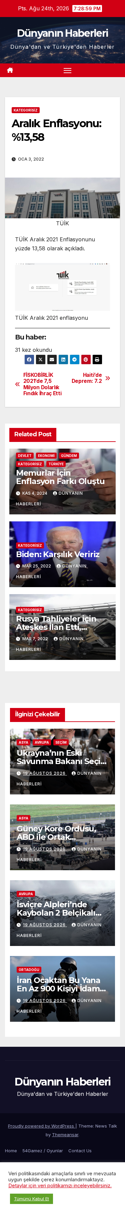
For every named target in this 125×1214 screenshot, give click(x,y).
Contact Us (80, 1150)
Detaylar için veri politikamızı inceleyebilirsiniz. (60, 1186)
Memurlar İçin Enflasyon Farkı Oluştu (60, 477)
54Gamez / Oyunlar (42, 1150)
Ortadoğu (29, 970)
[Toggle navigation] (67, 70)
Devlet (25, 456)
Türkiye (56, 464)
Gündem (69, 456)
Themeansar (65, 1134)
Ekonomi (46, 456)
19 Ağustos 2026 (45, 773)
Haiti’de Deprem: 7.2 (87, 378)
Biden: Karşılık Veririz (57, 554)
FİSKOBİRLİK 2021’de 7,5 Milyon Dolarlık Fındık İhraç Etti (42, 384)
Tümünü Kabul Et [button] (31, 1198)
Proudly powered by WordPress (41, 1126)
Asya (23, 742)
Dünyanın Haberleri (62, 33)
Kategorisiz (26, 110)
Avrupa (42, 742)
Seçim (61, 742)
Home (11, 1150)
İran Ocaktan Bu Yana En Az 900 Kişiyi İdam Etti (58, 988)
